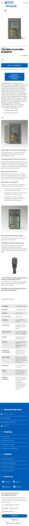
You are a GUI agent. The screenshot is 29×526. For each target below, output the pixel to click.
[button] (12, 43)
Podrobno (8, 502)
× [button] (27, 492)
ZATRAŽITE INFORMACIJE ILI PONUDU (14, 77)
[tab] (14, 117)
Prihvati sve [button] (14, 516)
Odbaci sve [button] (14, 520)
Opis (2, 117)
